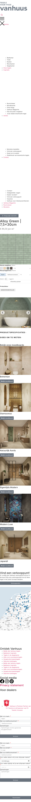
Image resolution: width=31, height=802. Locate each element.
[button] (15, 332)
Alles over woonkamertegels (12, 657)
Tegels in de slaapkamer (11, 655)
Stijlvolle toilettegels (10, 661)
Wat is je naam (5, 716)
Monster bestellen (7, 290)
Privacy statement (12, 685)
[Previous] (3, 312)
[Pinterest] (11, 681)
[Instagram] (7, 681)
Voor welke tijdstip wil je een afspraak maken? (15, 763)
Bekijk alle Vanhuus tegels (11, 651)
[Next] (28, 312)
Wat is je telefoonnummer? (9, 721)
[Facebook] (2, 681)
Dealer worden (5, 695)
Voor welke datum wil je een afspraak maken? (15, 757)
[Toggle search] (1, 15)
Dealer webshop (5, 692)
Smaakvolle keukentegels (11, 659)
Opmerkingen (4, 725)
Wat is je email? (5, 747)
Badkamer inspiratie (9, 653)
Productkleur (4, 286)
